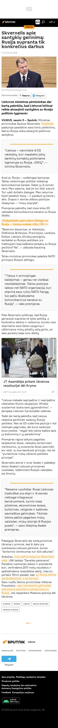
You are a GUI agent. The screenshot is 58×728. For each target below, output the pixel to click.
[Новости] (24, 95)
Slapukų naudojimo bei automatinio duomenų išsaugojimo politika (19, 687)
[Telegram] (38, 95)
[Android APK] (10, 701)
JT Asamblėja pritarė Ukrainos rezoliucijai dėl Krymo (26, 383)
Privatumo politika (10, 681)
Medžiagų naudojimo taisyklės (30, 677)
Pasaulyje (7, 650)
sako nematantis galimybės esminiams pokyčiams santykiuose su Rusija (27, 589)
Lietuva (26, 604)
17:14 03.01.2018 (9, 52)
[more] (53, 392)
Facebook (47, 123)
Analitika (6, 604)
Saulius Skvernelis (40, 604)
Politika (17, 604)
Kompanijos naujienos (23, 692)
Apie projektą (8, 677)
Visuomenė (51, 650)
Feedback (6, 692)
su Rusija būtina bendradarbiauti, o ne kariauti (29, 576)
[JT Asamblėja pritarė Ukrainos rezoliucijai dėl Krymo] (29, 358)
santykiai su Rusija (10, 609)
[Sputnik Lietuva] (9, 23)
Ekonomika (35, 650)
